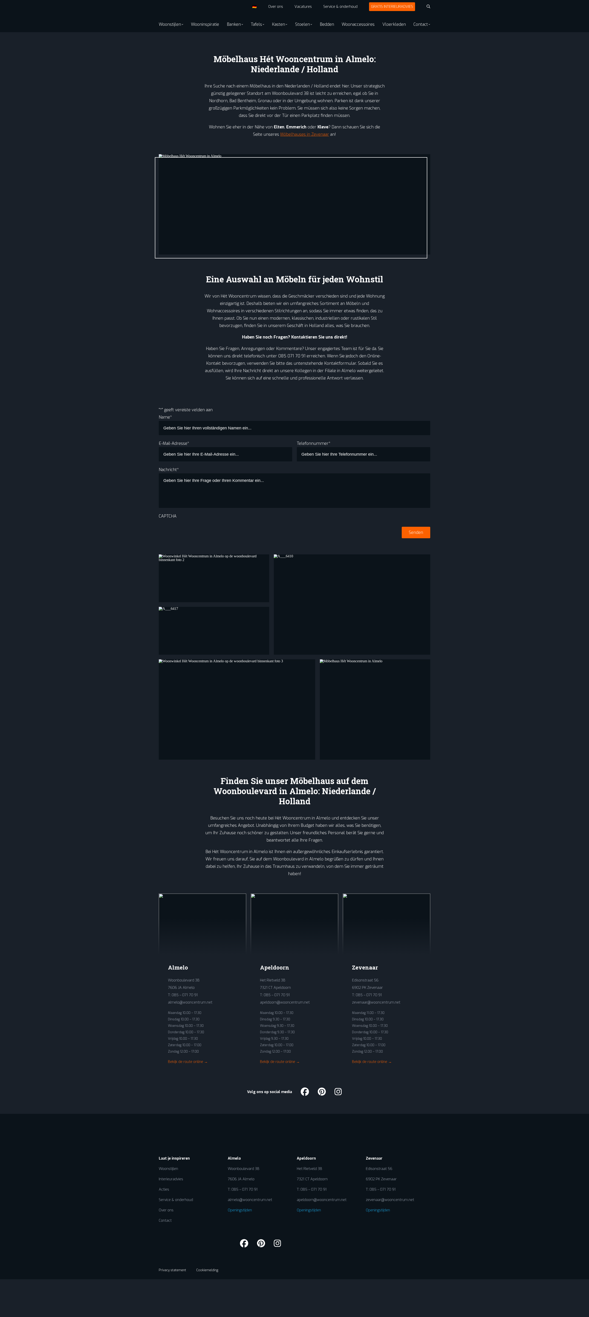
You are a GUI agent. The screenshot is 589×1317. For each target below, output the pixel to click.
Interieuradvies (171, 1179)
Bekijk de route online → (188, 1061)
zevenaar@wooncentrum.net (376, 1002)
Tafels (256, 24)
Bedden (327, 24)
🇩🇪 (254, 6)
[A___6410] (352, 604)
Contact (420, 24)
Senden (416, 532)
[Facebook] (305, 1091)
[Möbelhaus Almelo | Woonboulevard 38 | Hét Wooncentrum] (175, 8)
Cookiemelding (207, 1270)
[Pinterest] (322, 1091)
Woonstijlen (170, 24)
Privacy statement (172, 1270)
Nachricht (169, 469)
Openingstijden (240, 1210)
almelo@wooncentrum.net (190, 1002)
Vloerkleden (394, 24)
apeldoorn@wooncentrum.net (285, 1002)
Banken (234, 24)
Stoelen (302, 24)
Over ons (275, 6)
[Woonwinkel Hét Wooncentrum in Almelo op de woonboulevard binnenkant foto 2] (214, 578)
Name (165, 417)
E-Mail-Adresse (174, 443)
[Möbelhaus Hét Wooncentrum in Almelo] (375, 709)
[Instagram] (338, 1091)
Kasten (278, 24)
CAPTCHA (167, 516)
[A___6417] (214, 631)
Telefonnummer (313, 443)
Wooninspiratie (205, 24)
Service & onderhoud (340, 6)
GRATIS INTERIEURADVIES (392, 6)
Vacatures (303, 6)
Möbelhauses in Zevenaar (304, 134)
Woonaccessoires (358, 24)
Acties (164, 1189)
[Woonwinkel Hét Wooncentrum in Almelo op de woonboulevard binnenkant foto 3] (237, 709)
